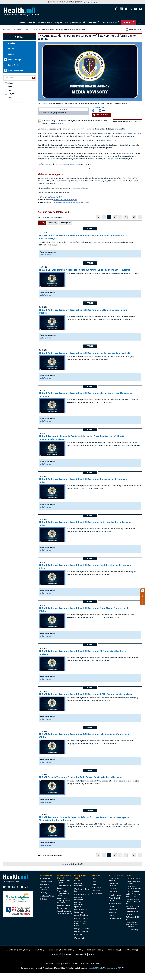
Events (10, 87)
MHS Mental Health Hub (81, 894)
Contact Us (43, 899)
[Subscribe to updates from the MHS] (140, 9)
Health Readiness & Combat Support (80, 911)
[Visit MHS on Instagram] (116, 9)
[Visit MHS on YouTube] (135, 9)
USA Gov (67, 954)
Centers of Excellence (81, 915)
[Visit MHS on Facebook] (126, 9)
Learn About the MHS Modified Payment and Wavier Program (133, 894)
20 (134, 217)
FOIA (79, 950)
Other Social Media (102, 115)
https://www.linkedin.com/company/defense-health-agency (71, 202)
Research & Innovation (81, 932)
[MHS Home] (16, 882)
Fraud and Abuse (53, 950)
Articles (11, 43)
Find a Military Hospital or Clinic (133, 882)
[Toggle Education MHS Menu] (61, 22)
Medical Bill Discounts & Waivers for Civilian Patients (82, 923)
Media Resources (134, 121)
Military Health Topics (74, 22)
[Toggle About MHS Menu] (34, 22)
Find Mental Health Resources (132, 913)
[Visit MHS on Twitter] (131, 9)
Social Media (13, 65)
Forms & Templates (115, 895)
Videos (11, 54)
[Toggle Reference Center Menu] (118, 22)
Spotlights (11, 94)
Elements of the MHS (46, 881)
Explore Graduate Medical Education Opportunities (131, 924)
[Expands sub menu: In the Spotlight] (5, 59)
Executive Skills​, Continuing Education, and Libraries (64, 900)
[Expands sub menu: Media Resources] (5, 70)
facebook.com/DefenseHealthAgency (65, 200)
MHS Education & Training (48, 22)
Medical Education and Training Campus (64, 907)
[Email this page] (103, 110)
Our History (43, 893)
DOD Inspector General (94, 950)
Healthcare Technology (81, 918)
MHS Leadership (45, 878)
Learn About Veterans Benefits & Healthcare (133, 900)
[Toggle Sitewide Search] (139, 22)
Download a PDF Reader (95, 968)
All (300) (42, 223)
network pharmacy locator (109, 140)
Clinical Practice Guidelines (114, 879)
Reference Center (110, 22)
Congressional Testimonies (113, 884)
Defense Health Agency (48, 178)
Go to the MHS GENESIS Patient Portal (133, 888)
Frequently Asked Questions (114, 899)
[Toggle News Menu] (98, 22)
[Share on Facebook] (93, 110)
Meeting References (115, 903)
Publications (112, 913)
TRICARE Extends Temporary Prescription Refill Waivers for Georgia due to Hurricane (80, 777)
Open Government (130, 950)
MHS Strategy (44, 884)
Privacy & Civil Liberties (81, 929)
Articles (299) (52, 223)
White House (80, 954)
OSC (90, 954)
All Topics (77, 881)
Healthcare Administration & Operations (79, 904)
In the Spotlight (15, 59)
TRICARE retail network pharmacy (126, 133)
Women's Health (79, 938)
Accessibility (68, 950)
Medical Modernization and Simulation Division (64, 912)
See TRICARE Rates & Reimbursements (133, 908)
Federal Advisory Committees (45, 889)
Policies (111, 906)
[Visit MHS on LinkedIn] (121, 9)
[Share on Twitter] (96, 110)
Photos (11, 49)
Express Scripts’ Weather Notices (69, 164)
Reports (111, 916)
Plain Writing (54, 954)
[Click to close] (142, 590)
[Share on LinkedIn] (100, 110)
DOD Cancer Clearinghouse (78, 885)
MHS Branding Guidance (47, 896)
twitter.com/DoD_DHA (55, 197)
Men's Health (78, 935)
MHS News (92, 22)
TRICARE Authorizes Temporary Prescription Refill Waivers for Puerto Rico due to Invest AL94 (84, 353)
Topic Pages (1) (65, 223)
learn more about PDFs (114, 968)
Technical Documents (115, 919)
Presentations (113, 909)
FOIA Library (113, 892)
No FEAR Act (38, 950)
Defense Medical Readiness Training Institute (63, 893)
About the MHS (26, 22)
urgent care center (128, 153)
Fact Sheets (112, 889)
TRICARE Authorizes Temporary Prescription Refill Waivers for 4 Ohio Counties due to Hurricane (85, 694)
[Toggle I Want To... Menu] (133, 22)
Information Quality (113, 950)
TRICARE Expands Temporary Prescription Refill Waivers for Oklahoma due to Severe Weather (84, 269)
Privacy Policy (23, 950)
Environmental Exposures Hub (79, 898)
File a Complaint (131, 930)
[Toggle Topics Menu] (84, 22)
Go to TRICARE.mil (132, 878)
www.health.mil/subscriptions (80, 188)
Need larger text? (135, 29)
